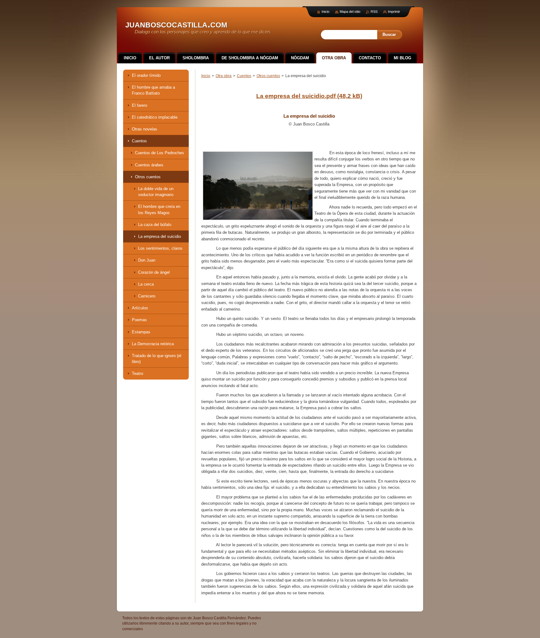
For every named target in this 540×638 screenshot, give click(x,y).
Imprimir (394, 11)
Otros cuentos (268, 76)
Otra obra (224, 76)
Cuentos (244, 76)
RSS (374, 11)
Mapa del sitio (350, 11)
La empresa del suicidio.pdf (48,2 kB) (309, 96)
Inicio (205, 76)
